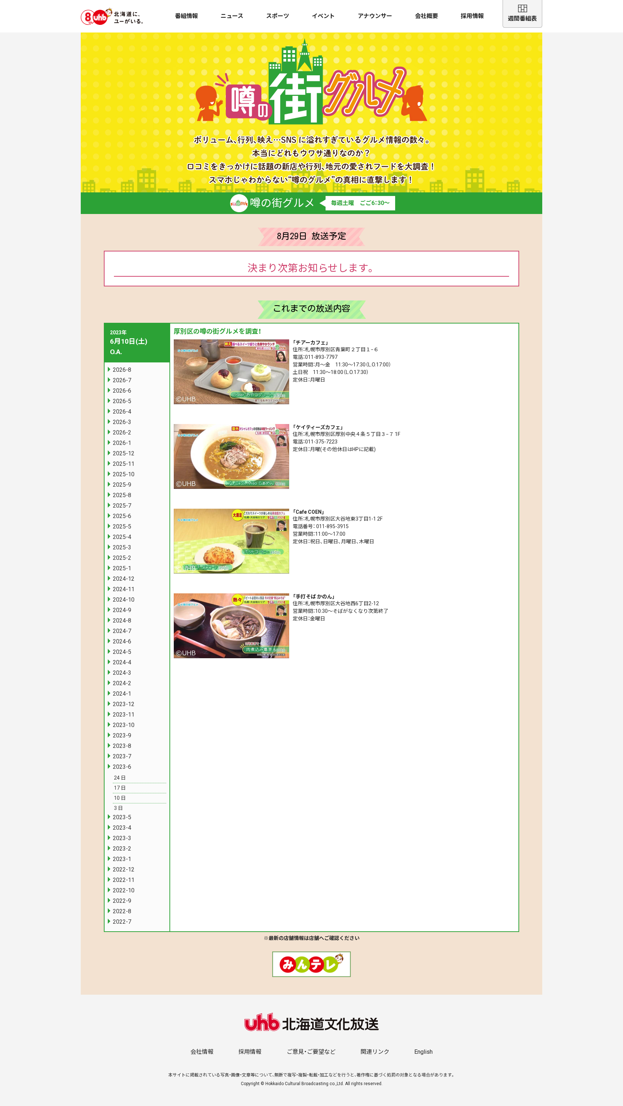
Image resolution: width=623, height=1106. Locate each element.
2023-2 (122, 848)
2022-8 (122, 911)
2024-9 (122, 610)
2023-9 (122, 735)
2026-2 (122, 432)
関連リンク (375, 1051)
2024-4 (122, 662)
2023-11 (123, 714)
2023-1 (122, 859)
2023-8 (122, 745)
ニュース (232, 16)
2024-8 (122, 620)
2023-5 (122, 817)
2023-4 (122, 827)
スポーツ (277, 16)
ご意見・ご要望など (311, 1051)
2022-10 (123, 890)
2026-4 (122, 411)
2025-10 (123, 474)
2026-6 (122, 390)
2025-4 (122, 537)
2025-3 (122, 547)
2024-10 (123, 599)
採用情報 (472, 16)
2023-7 (122, 756)
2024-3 (122, 672)
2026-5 (122, 401)
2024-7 (122, 631)
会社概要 (426, 16)
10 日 (120, 798)
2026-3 (122, 422)
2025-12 (123, 453)
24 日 (120, 778)
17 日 (120, 788)
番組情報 (186, 16)
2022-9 (122, 900)
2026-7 (122, 380)
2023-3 (122, 838)
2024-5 (122, 651)
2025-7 (122, 505)
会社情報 (201, 1051)
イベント (323, 16)
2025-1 (122, 568)
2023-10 (123, 725)
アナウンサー (375, 16)
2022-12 (123, 869)
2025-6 (122, 516)
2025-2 (122, 557)
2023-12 (123, 704)
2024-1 (122, 693)
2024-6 (122, 641)
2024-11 (123, 589)
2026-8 (122, 369)
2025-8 (122, 495)
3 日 (118, 808)
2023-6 (122, 766)
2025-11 (123, 463)
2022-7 (122, 921)
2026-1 (122, 443)
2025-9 (122, 484)
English (423, 1051)
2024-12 (123, 578)
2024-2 (122, 683)
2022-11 (123, 880)
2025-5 (122, 526)
